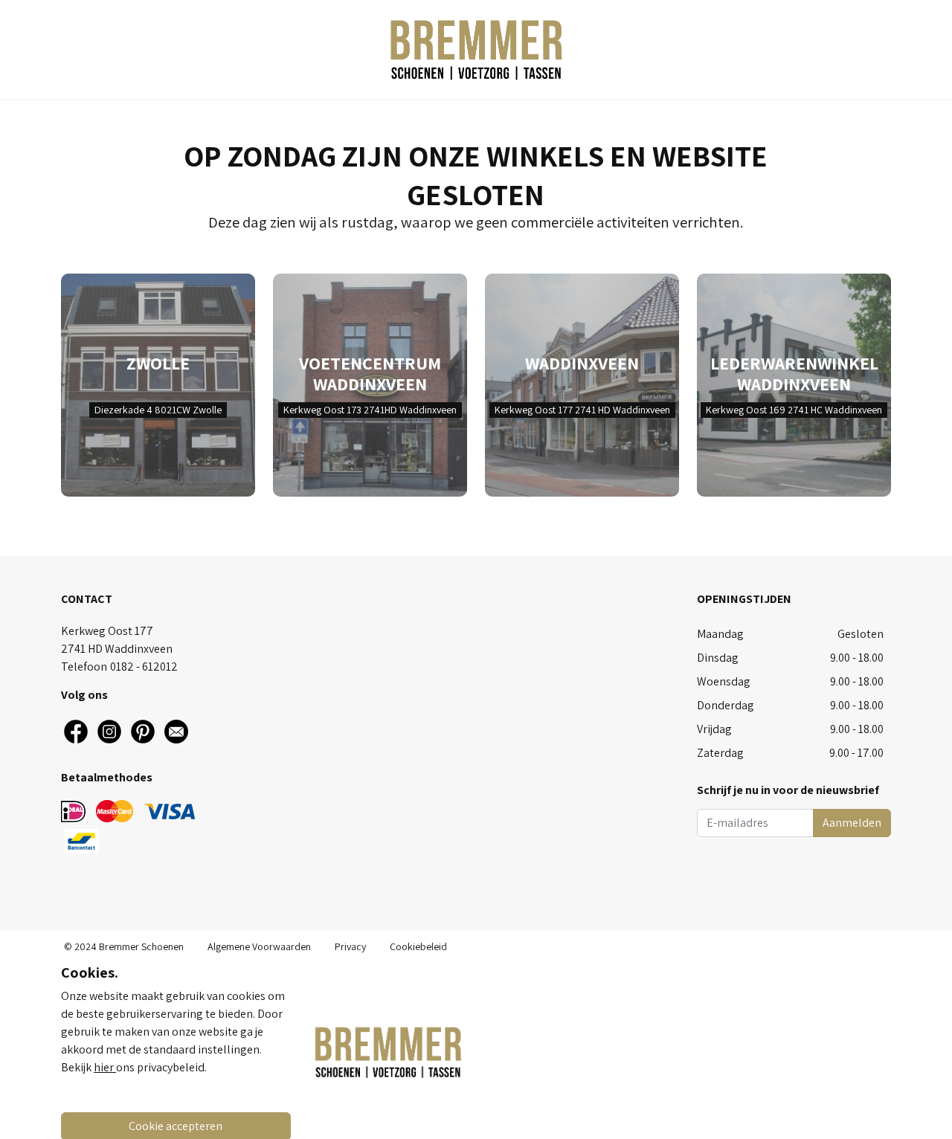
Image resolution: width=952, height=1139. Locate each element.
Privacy (350, 946)
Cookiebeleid (418, 946)
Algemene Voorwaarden (259, 946)
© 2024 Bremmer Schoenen (124, 946)
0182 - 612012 (144, 666)
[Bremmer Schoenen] (476, 49)
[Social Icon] (76, 731)
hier (105, 1067)
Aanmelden (852, 822)
